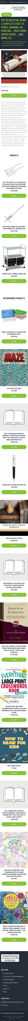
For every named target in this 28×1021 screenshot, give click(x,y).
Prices (5, 985)
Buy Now (14, 95)
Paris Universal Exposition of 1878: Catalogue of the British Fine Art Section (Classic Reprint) (14, 585)
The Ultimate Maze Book (14, 388)
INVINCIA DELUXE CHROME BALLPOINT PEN (14, 485)
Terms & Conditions (18, 1016)
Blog (5, 992)
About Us (6, 989)
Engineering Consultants (11, 982)
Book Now (6, 14)
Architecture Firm (9, 973)
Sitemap (18, 1018)
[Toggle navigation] (3, 8)
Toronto (4, 2)
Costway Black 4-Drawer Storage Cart (14, 274)
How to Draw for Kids (14, 766)
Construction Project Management (13, 976)
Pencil (17, 86)
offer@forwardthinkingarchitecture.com (17, 2)
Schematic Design (9, 979)
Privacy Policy (11, 1018)
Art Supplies (11, 86)
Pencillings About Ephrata (14, 538)
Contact (10, 1016)
